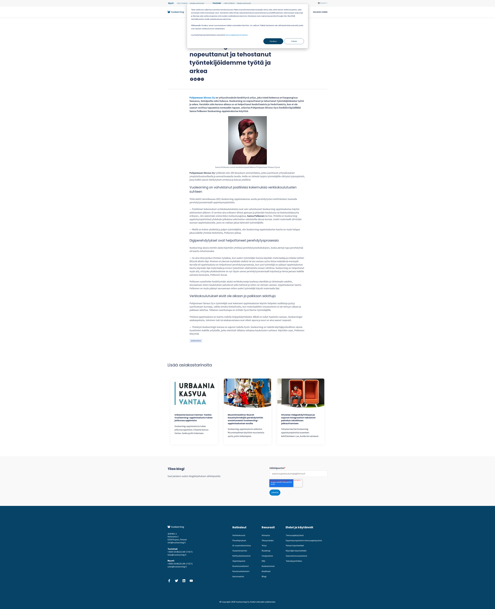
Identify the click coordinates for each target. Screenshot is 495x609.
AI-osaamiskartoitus (241, 545)
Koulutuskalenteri (240, 571)
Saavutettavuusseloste (296, 556)
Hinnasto (266, 535)
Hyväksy (273, 41)
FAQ (263, 561)
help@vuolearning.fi (244, 3)
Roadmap (266, 551)
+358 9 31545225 (181, 3)
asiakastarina (196, 340)
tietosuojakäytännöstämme (236, 35)
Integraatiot (267, 556)
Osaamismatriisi (239, 551)
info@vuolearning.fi (177, 542)
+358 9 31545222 (229, 3)
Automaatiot (238, 576)
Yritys (264, 545)
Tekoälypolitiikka (294, 561)
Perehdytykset (239, 540)
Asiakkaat (266, 571)
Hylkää (294, 41)
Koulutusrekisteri (240, 566)
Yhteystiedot (268, 540)
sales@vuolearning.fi (197, 3)
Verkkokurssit (238, 535)
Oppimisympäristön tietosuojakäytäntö (304, 540)
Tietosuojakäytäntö (295, 535)
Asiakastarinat (268, 566)
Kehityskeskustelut (241, 556)
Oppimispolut (238, 561)
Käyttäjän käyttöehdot (296, 551)
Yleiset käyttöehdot (295, 545)
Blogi (264, 576)
